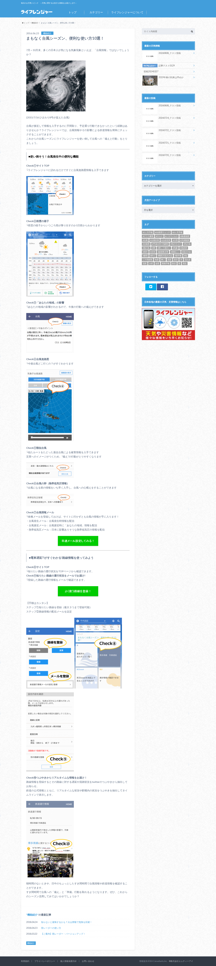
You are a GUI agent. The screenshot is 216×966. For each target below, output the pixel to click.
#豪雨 (145, 255)
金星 (157, 263)
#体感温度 (184, 236)
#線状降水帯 (163, 252)
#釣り (152, 255)
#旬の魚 (187, 244)
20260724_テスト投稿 (170, 117)
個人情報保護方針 (68, 961)
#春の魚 (146, 248)
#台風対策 (154, 240)
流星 (145, 263)
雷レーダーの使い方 (51, 928)
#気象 (175, 248)
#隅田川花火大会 (165, 255)
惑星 (169, 259)
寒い (163, 259)
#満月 (145, 252)
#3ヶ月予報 (177, 232)
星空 (176, 259)
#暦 (153, 248)
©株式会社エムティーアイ (181, 961)
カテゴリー (96, 12)
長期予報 (166, 263)
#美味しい (175, 252)
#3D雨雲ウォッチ (162, 232)
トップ (72, 12)
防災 (174, 263)
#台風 (145, 240)
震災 (185, 263)
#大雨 (175, 240)
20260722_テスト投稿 (170, 130)
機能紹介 (32, 914)
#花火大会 (186, 252)
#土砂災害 (165, 240)
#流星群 (183, 248)
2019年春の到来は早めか (171, 77)
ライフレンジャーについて (127, 12)
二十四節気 (147, 259)
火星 (151, 263)
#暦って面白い (164, 248)
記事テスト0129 (167, 65)
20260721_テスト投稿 (170, 142)
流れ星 (187, 259)
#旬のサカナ (175, 244)
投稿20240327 (151, 71)
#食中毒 (178, 255)
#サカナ (159, 236)
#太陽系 (146, 244)
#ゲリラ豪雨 (148, 236)
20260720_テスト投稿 (170, 155)
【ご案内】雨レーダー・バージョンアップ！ (63, 933)
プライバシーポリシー (44, 961)
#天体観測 (184, 240)
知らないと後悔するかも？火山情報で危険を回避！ (66, 922)
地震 (157, 259)
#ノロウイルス (171, 236)
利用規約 (25, 961)
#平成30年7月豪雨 (160, 244)
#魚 (185, 255)
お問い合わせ (88, 961)
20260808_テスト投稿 (170, 53)
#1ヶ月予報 (148, 232)
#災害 (152, 252)
